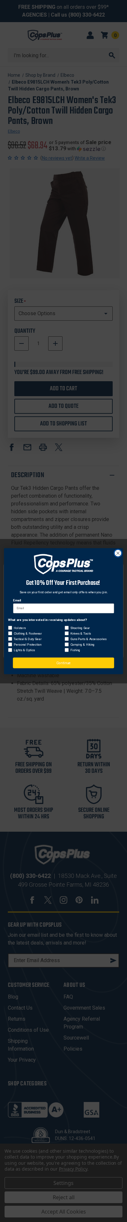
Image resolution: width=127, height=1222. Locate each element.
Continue (63, 663)
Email (17, 600)
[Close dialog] (118, 553)
